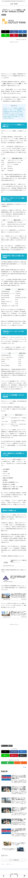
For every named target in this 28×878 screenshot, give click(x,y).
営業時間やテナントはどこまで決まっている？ (14, 113)
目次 (12, 105)
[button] (22, 35)
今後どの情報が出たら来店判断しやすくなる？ (14, 116)
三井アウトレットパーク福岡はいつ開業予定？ (14, 108)
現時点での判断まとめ (9, 118)
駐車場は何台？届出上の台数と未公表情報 (13, 111)
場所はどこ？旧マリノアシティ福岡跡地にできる (14, 109)
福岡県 (11, 745)
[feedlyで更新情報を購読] (7, 762)
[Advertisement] (14, 57)
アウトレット (5, 745)
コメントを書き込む (14, 860)
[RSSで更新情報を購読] (20, 762)
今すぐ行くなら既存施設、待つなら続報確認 (13, 114)
